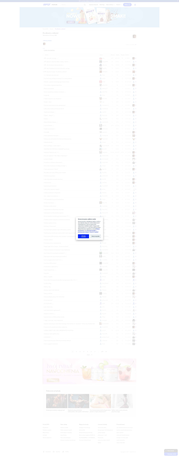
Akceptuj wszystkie (83, 236)
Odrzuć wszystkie (95, 236)
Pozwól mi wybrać (93, 231)
